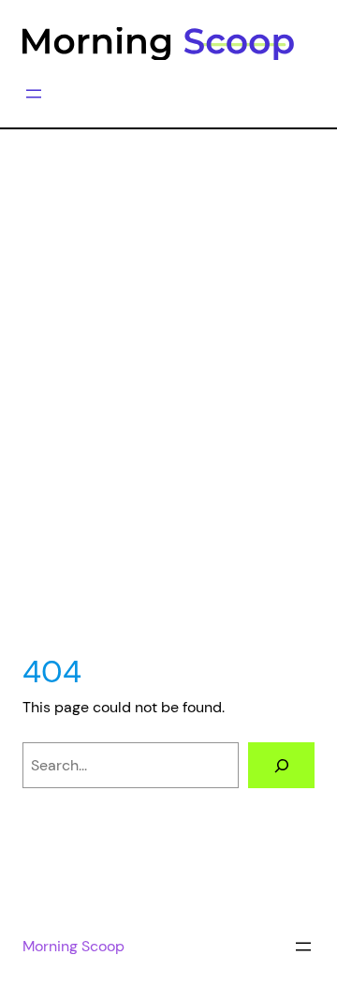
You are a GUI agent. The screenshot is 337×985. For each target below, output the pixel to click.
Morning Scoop (73, 946)
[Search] (281, 765)
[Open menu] (33, 93)
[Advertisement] (168, 418)
